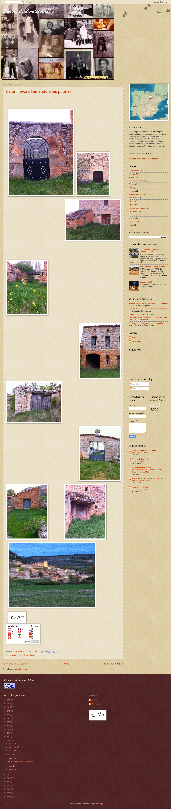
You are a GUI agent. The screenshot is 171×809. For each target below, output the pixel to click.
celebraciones (134, 222)
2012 (9, 782)
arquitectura (16, 655)
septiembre (13, 751)
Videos (131, 218)
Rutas (131, 215)
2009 (9, 793)
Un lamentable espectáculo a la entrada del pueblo (152, 251)
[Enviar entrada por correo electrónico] (42, 651)
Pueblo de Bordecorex (25, 11)
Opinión (132, 205)
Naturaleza (133, 198)
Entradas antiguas (114, 663)
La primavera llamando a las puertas (39, 91)
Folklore (132, 178)
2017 (9, 733)
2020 (9, 722)
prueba (131, 314)
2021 (9, 718)
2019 (9, 726)
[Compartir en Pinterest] (57, 651)
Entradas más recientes (16, 663)
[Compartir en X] (51, 651)
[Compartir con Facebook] (54, 651)
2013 (9, 778)
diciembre (13, 743)
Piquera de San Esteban (140, 489)
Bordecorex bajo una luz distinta (152, 267)
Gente (131, 188)
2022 (9, 715)
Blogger (101, 804)
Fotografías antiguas (137, 181)
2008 (9, 797)
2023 (9, 711)
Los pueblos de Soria (140, 487)
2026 (9, 700)
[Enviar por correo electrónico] (46, 651)
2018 (9, 729)
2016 (9, 737)
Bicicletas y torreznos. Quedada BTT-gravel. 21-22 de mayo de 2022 (147, 471)
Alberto (134, 337)
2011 (9, 785)
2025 (9, 703)
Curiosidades (134, 171)
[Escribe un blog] (49, 651)
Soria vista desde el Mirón (141, 481)
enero (11, 770)
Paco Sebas (136, 341)
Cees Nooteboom (138, 461)
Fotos (32, 655)
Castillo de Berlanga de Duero (144, 451)
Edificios (25, 655)
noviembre (13, 747)
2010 (9, 789)
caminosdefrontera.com (141, 468)
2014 (9, 774)
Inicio (66, 663)
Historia (132, 191)
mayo (11, 758)
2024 (9, 707)
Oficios (131, 201)
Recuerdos (133, 211)
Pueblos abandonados (137, 208)
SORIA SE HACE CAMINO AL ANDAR (147, 479)
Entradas (135, 384)
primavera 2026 (146, 282)
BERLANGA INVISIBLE (140, 453)
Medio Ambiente (135, 194)
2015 (9, 740)
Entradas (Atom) (21, 669)
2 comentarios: (32, 651)
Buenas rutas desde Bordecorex (144, 159)
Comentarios (137, 388)
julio (10, 755)
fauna (131, 225)
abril (11, 766)
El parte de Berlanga (140, 459)
